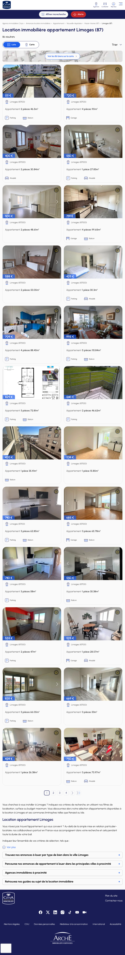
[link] (62, 56)
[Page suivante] (72, 792)
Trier (115, 44)
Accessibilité (115, 924)
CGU (27, 924)
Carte (32, 44)
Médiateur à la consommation (74, 924)
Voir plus (11, 847)
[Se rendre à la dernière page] (78, 792)
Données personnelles (44, 924)
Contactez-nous (114, 900)
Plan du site (111, 895)
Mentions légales (12, 924)
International (99, 924)
